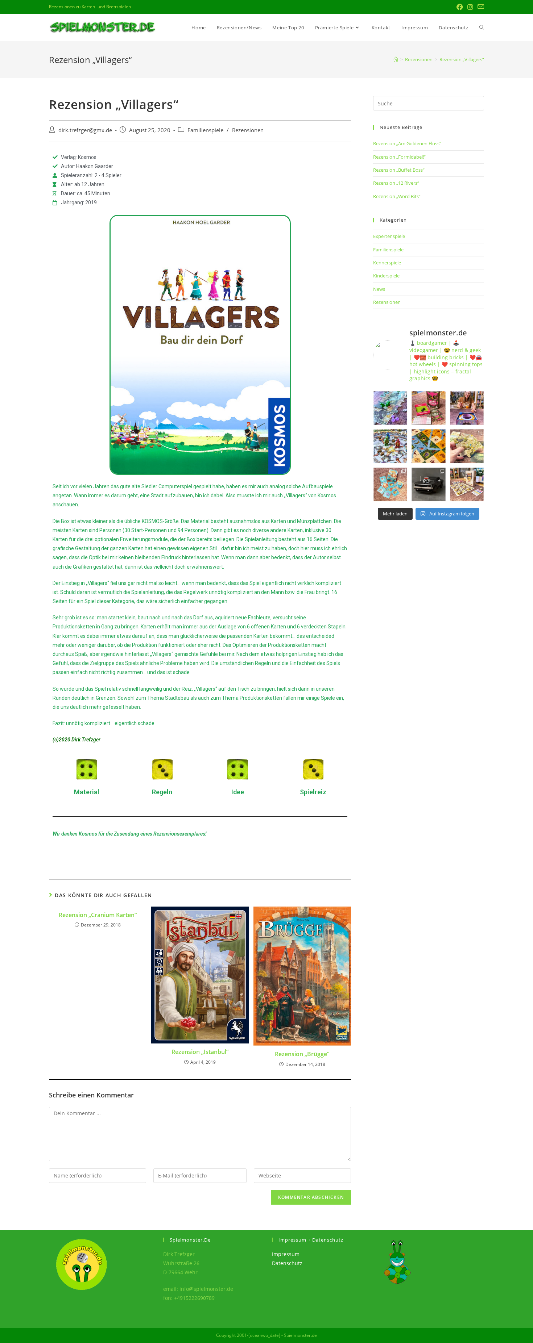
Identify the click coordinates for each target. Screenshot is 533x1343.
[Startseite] (395, 59)
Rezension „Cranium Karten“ (98, 915)
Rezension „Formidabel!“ (399, 157)
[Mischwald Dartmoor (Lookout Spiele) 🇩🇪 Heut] (467, 446)
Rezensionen (248, 130)
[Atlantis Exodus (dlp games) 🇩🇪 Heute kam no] (390, 446)
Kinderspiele (386, 275)
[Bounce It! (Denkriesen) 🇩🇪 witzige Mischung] (467, 408)
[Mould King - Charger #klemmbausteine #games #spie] (428, 484)
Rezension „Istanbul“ (200, 1052)
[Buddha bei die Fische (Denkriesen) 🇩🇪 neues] (390, 484)
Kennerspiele (387, 262)
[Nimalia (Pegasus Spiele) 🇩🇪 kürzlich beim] (428, 446)
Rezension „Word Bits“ (397, 196)
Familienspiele (205, 130)
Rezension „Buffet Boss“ (399, 170)
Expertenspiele (389, 236)
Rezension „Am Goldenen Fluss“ (407, 143)
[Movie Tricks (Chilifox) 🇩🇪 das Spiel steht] (467, 484)
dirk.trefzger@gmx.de (85, 130)
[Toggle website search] (481, 27)
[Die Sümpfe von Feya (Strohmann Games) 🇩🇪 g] (390, 408)
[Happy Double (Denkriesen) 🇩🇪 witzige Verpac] (428, 408)
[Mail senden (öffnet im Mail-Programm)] (479, 7)
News (379, 289)
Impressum (285, 1254)
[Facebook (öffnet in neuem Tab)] (459, 7)
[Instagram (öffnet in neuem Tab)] (470, 7)
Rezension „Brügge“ (302, 1054)
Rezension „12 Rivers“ (396, 183)
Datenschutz (287, 1263)
